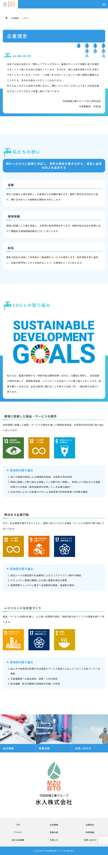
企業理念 (90, 825)
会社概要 (54, 825)
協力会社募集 (18, 840)
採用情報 (90, 832)
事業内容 (54, 832)
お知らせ (54, 840)
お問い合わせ (90, 840)
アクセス (18, 832)
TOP (18, 825)
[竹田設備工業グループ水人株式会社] (9, 4)
